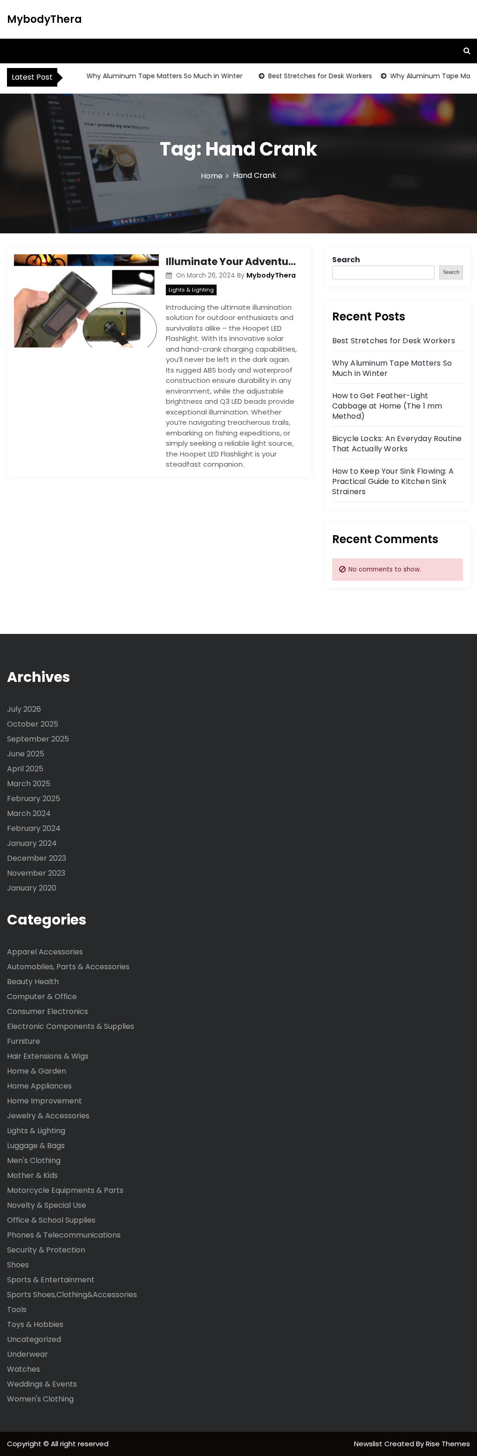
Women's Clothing (40, 1399)
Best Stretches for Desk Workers (308, 76)
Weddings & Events (42, 1384)
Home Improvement (44, 1100)
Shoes (18, 1264)
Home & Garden (36, 1071)
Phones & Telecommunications (64, 1235)
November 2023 (36, 873)
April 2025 (25, 768)
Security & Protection (46, 1250)
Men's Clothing (34, 1160)
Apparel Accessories (45, 951)
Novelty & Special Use (46, 1205)
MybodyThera (44, 19)
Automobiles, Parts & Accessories (68, 966)
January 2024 (32, 843)
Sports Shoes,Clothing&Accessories (72, 1294)
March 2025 (28, 783)
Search (346, 259)
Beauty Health (33, 981)
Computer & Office (42, 996)
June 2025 (25, 753)
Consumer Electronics (47, 1011)
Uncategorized (34, 1339)
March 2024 (29, 813)
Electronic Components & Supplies (70, 1026)
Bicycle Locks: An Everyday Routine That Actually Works (397, 443)
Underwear (27, 1354)
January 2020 (31, 888)
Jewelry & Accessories (48, 1115)
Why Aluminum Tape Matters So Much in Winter (153, 76)
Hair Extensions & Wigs (48, 1056)
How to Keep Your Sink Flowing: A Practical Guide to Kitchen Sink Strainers (393, 481)
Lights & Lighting (191, 289)
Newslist (369, 1444)
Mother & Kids (32, 1175)
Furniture (23, 1041)
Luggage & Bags (36, 1145)
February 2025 (33, 798)
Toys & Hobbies (35, 1324)
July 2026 (24, 709)
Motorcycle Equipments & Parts (65, 1190)
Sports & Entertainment (51, 1279)
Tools (17, 1309)
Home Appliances (39, 1086)
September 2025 (38, 739)
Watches (23, 1369)
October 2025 (32, 724)
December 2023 (36, 858)
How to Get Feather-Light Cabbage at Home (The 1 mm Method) (387, 406)
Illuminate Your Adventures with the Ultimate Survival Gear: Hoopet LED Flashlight (231, 261)
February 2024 (34, 828)
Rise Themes (448, 1444)
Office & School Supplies (51, 1220)
